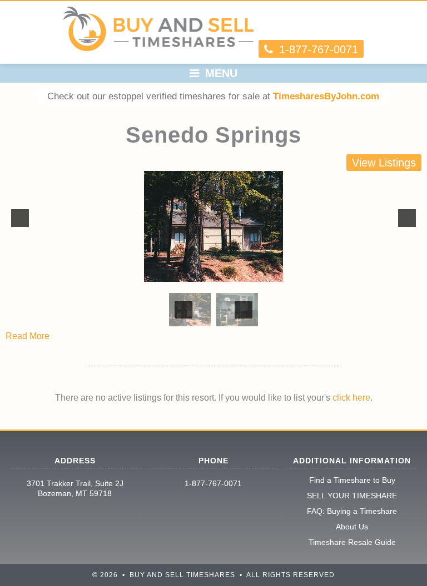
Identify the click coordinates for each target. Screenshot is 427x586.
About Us (352, 526)
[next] (407, 218)
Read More (27, 336)
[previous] (20, 218)
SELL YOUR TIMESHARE (352, 495)
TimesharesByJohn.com (326, 96)
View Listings (384, 162)
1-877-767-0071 (213, 483)
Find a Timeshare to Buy (352, 480)
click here (351, 397)
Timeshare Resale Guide (352, 542)
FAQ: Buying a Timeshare (352, 511)
